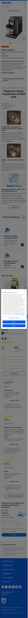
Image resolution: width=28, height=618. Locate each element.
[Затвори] (24, 290)
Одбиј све (13, 322)
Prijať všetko (13, 326)
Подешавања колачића (13, 318)
